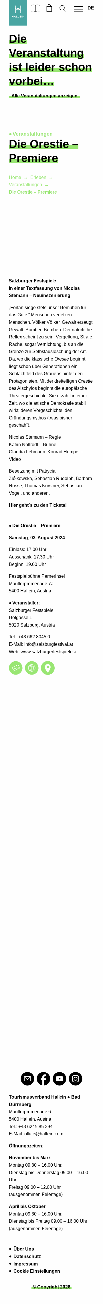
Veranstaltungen (25, 184)
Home (15, 177)
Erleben (38, 177)
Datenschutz (27, 1256)
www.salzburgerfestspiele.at (49, 651)
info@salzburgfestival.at (48, 644)
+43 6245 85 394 (35, 1126)
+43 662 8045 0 (34, 636)
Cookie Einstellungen (36, 1271)
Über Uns (23, 1249)
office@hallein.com (43, 1133)
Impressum (25, 1263)
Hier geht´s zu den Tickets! (38, 505)
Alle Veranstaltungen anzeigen (44, 95)
